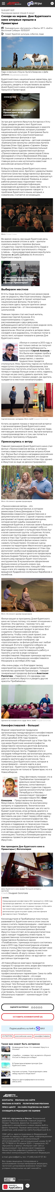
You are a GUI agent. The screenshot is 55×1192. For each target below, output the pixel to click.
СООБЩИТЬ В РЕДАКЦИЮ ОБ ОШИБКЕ (21, 1111)
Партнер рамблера (24, 1179)
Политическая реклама (36, 1103)
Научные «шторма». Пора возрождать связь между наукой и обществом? (29, 1072)
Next (50, 867)
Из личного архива (19, 74)
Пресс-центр (9, 1107)
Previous (4, 867)
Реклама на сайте (25, 1100)
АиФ (5, 893)
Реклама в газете (11, 1103)
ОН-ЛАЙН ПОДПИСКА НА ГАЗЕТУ (34, 1107)
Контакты (7, 1100)
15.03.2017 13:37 (7, 10)
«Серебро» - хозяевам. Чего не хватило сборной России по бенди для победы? (31, 1056)
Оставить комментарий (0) (28, 1017)
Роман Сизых (11, 234)
